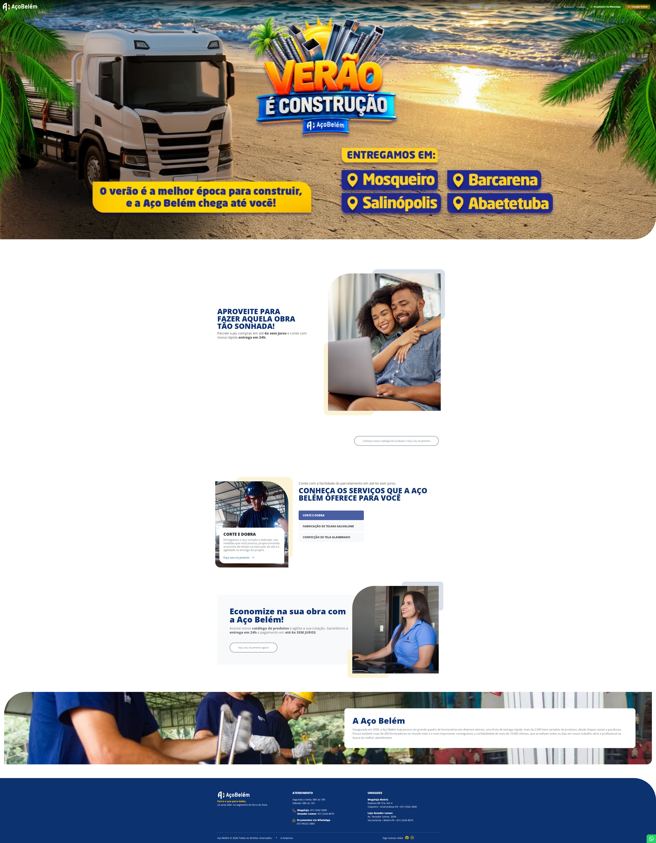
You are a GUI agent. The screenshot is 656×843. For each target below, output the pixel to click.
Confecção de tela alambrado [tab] (326, 537)
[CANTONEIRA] (300, 393)
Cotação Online (639, 6)
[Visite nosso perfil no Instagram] (411, 837)
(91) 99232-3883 (306, 823)
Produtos (540, 7)
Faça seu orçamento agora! (253, 647)
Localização (554, 7)
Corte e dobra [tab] (314, 515)
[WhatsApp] (651, 838)
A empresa (287, 838)
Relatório (569, 7)
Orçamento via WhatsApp (607, 6)
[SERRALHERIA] (412, 393)
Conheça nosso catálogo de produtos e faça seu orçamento (396, 441)
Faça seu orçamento (236, 557)
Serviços (527, 7)
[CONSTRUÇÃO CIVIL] (356, 402)
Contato (581, 7)
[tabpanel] (251, 524)
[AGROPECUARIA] (243, 402)
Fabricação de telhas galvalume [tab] (328, 526)
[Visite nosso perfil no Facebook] (406, 837)
